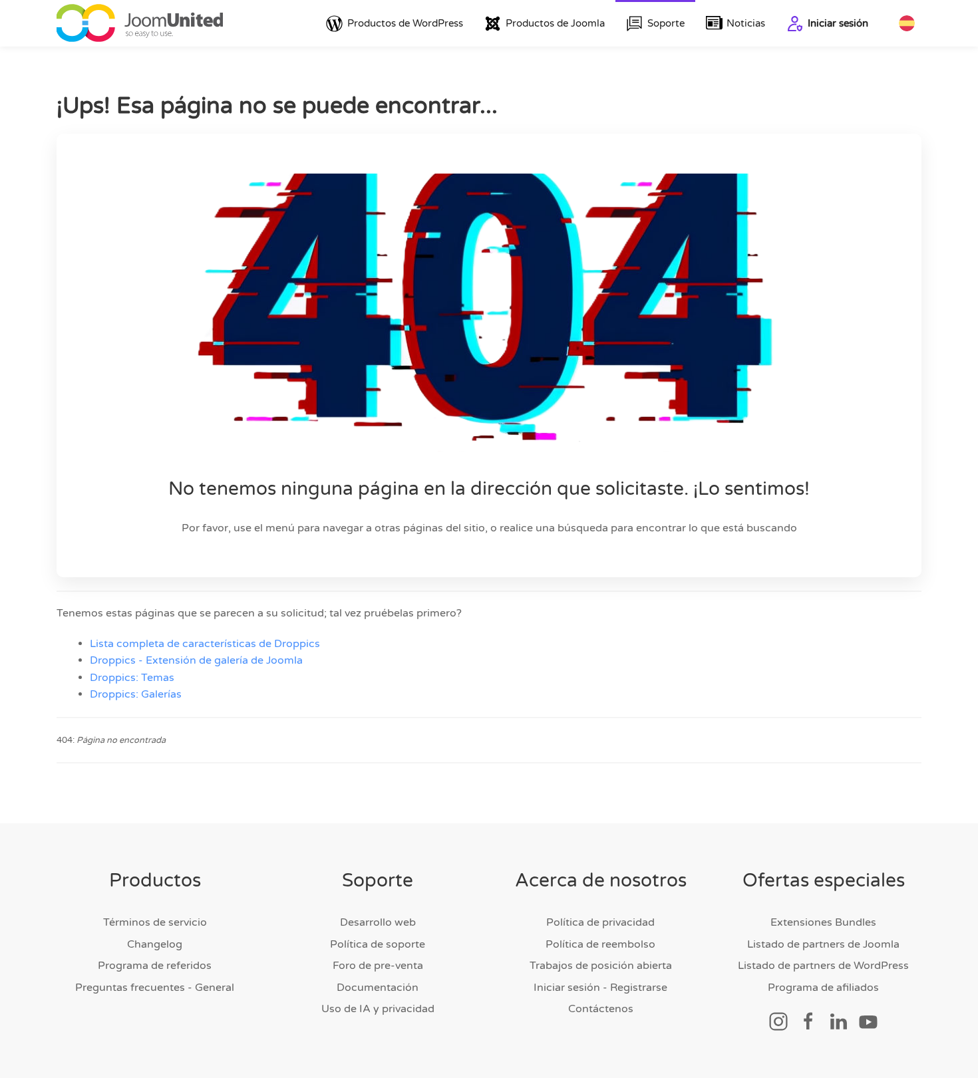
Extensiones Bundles (823, 922)
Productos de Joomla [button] (555, 23)
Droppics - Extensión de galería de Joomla (196, 660)
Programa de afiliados (823, 987)
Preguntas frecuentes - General (154, 987)
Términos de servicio (155, 922)
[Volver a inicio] (140, 23)
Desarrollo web (378, 922)
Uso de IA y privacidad (377, 1008)
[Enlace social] (778, 1020)
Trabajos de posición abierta (601, 965)
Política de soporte (377, 944)
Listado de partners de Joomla (823, 944)
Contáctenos (600, 1008)
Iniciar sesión (838, 23)
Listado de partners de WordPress (823, 965)
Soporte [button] (666, 23)
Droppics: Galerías (136, 694)
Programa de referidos (155, 965)
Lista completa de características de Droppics (205, 643)
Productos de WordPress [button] (405, 23)
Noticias (746, 23)
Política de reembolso (600, 944)
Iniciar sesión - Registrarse (600, 987)
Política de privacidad (600, 922)
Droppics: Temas (132, 677)
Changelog (154, 944)
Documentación (377, 987)
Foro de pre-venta (378, 965)
